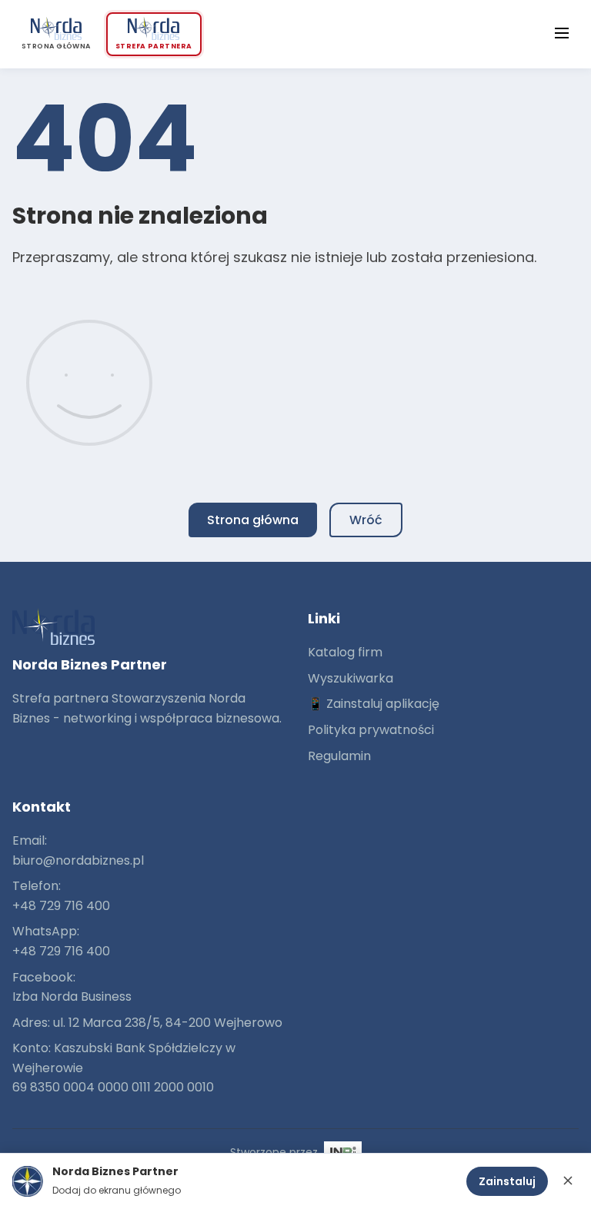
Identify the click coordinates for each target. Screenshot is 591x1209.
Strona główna (253, 520)
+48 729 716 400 (61, 906)
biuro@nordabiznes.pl (78, 860)
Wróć (365, 520)
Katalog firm (345, 652)
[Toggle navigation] (562, 34)
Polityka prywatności (371, 730)
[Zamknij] (568, 1181)
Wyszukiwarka (350, 678)
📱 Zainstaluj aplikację (373, 703)
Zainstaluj (507, 1181)
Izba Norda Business (72, 996)
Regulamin (339, 756)
